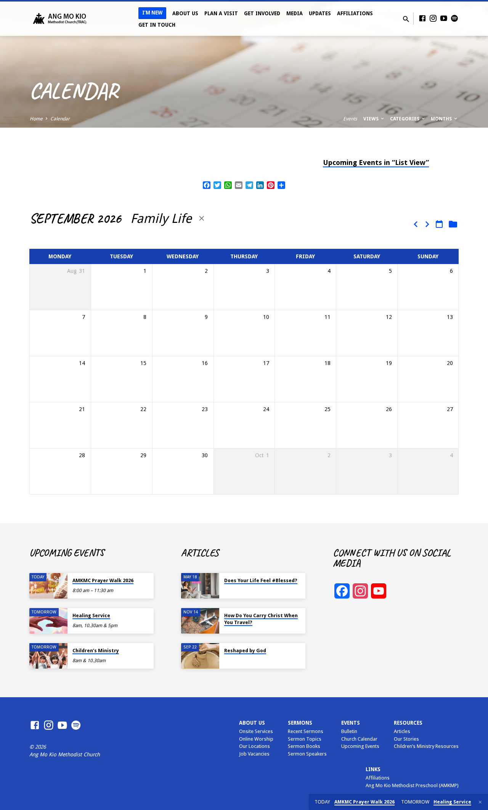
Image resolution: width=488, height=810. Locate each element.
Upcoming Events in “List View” (376, 162)
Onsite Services (256, 731)
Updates (320, 13)
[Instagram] (433, 18)
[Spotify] (454, 18)
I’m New (152, 13)
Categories (405, 119)
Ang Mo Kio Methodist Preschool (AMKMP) (412, 785)
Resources (408, 723)
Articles (402, 731)
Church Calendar (359, 739)
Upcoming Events (360, 746)
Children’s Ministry (95, 650)
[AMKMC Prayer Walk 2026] (48, 586)
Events (350, 119)
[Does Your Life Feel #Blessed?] (200, 586)
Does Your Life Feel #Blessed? (260, 580)
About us (252, 723)
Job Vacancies (254, 754)
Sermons (300, 723)
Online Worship (256, 739)
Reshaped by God (245, 650)
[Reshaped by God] (200, 656)
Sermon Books (304, 746)
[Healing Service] (48, 621)
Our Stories (406, 739)
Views (371, 119)
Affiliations (355, 13)
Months (442, 119)
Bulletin (349, 731)
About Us (185, 13)
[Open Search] (406, 19)
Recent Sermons (305, 731)
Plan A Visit (221, 13)
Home (36, 119)
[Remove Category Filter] (201, 218)
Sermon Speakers (307, 754)
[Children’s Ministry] (48, 656)
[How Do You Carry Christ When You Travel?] (200, 621)
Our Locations (254, 746)
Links (373, 769)
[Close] (480, 802)
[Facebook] (422, 18)
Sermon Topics (304, 739)
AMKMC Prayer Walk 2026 (102, 580)
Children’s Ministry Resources (426, 746)
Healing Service (91, 615)
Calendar (60, 119)
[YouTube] (444, 18)
